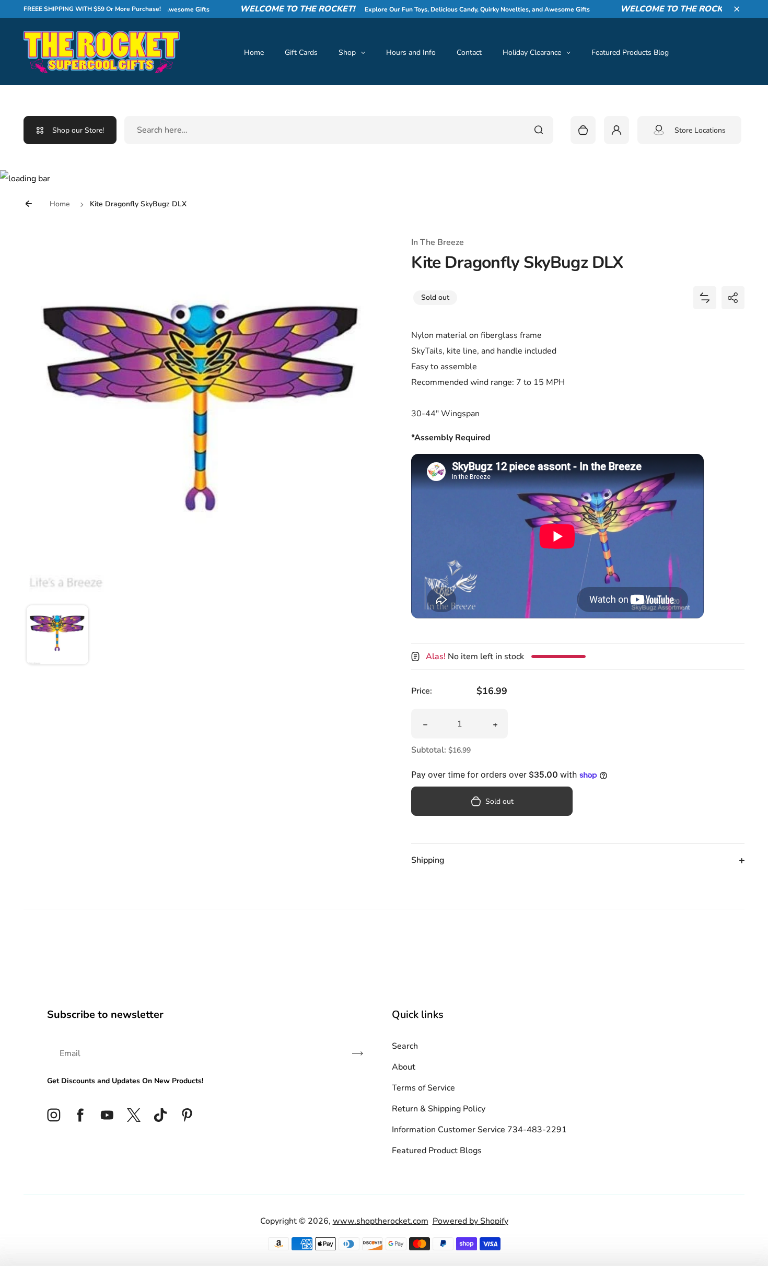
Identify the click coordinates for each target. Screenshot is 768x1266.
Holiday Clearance (532, 52)
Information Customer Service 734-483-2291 (479, 1129)
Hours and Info (411, 52)
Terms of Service (423, 1088)
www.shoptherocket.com (380, 1221)
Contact (469, 52)
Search (405, 1046)
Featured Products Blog (630, 52)
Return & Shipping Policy (438, 1109)
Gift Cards (301, 52)
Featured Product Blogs (437, 1150)
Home (254, 52)
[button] (736, 9)
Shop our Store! (78, 130)
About (403, 1067)
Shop (347, 52)
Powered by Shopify (470, 1221)
